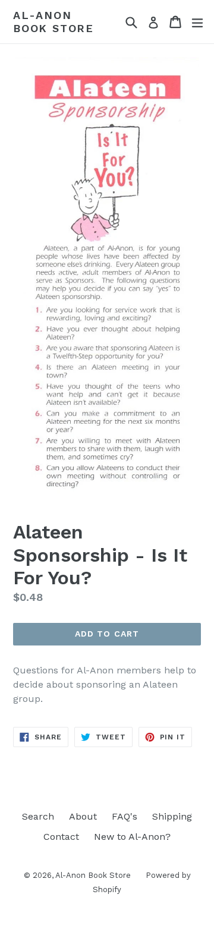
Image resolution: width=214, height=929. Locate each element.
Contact (61, 836)
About (83, 816)
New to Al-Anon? (132, 836)
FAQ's (124, 816)
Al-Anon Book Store (53, 21)
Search (38, 816)
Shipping (172, 816)
